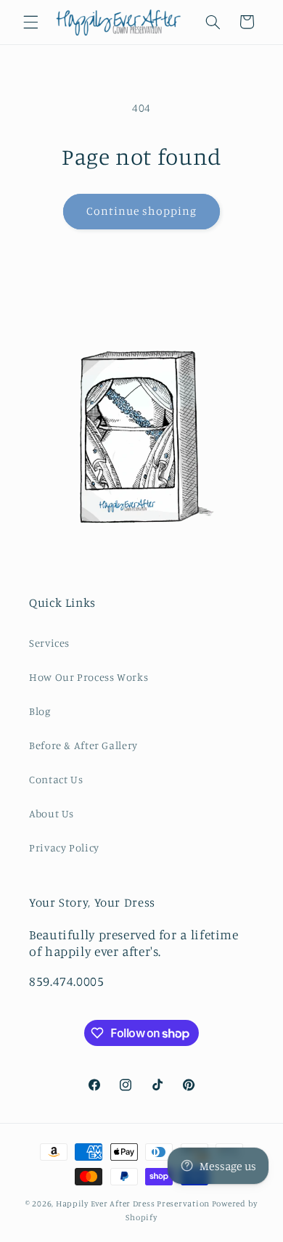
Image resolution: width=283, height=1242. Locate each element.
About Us (51, 813)
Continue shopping (141, 211)
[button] (30, 21)
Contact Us (56, 779)
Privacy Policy (64, 847)
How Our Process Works (88, 677)
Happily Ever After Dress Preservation (133, 1203)
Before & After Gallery (83, 745)
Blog (40, 711)
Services (49, 643)
